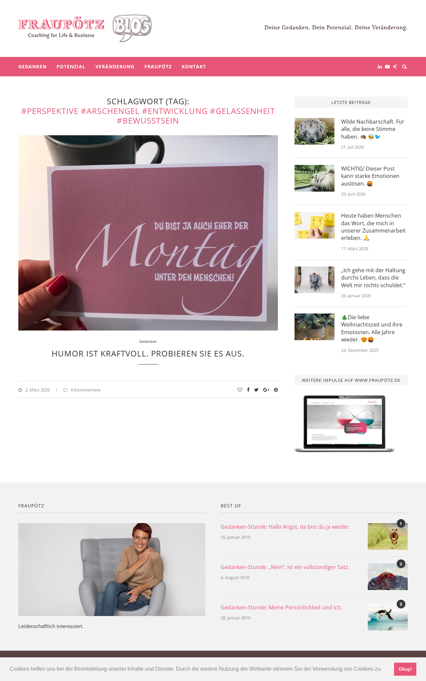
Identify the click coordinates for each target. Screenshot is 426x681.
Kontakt (194, 66)
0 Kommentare (86, 390)
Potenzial (71, 66)
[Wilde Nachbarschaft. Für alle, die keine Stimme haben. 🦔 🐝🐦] (314, 131)
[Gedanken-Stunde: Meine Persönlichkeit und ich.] (388, 617)
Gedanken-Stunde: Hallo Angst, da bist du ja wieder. (285, 526)
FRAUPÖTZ (158, 66)
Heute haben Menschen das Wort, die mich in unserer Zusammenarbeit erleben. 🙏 (373, 227)
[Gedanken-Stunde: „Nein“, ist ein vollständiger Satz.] (388, 576)
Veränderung (115, 66)
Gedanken (32, 66)
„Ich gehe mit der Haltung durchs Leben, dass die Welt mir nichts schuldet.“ (373, 278)
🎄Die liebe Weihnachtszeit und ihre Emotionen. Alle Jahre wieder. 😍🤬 (371, 328)
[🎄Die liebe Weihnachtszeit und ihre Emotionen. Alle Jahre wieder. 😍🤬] (314, 327)
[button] (384, 670)
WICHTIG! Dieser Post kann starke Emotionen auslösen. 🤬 (370, 176)
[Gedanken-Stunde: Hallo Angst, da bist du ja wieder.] (388, 536)
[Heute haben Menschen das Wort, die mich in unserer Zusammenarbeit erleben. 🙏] (314, 225)
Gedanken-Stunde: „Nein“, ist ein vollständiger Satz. (285, 567)
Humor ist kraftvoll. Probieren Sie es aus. (148, 353)
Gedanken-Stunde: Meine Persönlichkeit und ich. (281, 607)
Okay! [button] (405, 669)
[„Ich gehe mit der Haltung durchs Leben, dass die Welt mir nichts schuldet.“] (314, 280)
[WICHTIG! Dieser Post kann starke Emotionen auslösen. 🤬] (314, 178)
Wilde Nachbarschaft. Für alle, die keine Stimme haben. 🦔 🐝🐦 (372, 129)
